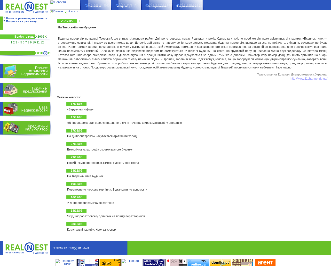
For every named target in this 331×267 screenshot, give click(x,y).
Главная (58, 11)
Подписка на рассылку (21, 21)
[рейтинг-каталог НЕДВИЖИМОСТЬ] (242, 265)
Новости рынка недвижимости (26, 18)
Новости (73, 11)
